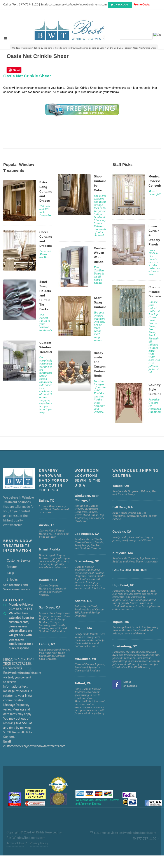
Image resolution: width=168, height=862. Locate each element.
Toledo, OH (120, 485)
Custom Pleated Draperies (156, 291)
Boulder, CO (48, 580)
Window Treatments (22, 48)
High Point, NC (123, 585)
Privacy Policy (39, 843)
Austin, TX (46, 525)
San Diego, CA (49, 607)
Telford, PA (83, 683)
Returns (12, 567)
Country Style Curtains (155, 389)
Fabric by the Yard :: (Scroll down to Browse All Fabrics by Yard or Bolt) (69, 48)
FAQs (10, 573)
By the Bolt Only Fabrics (119, 48)
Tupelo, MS (120, 622)
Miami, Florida (49, 549)
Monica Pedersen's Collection (157, 181)
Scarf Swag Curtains (100, 302)
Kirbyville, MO (122, 553)
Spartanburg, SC (124, 646)
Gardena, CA (121, 531)
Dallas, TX (46, 500)
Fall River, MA (122, 507)
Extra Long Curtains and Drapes (45, 191)
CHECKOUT (121, 4)
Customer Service (18, 560)
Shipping (12, 579)
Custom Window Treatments (47, 347)
